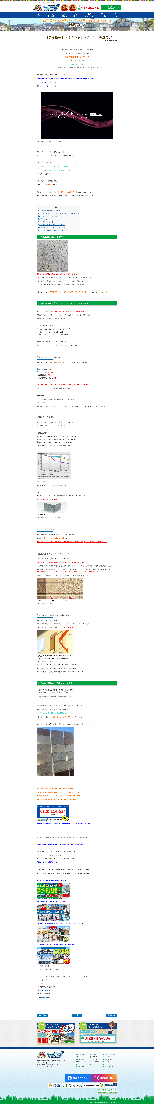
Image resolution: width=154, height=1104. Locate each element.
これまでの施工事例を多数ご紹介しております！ (51, 901)
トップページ (80, 1054)
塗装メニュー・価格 (110, 1054)
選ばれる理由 (80, 1059)
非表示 (60, 207)
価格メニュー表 (89, 16)
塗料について (40, 40)
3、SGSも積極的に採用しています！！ (52, 230)
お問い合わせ (94, 1064)
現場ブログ (94, 1059)
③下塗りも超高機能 (46, 222)
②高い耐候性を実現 (46, 219)
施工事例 (114, 16)
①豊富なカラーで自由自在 (48, 216)
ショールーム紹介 (102, 16)
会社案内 (64, 16)
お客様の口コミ (77, 16)
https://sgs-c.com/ (46, 997)
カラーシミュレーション (111, 1061)
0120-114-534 (46, 990)
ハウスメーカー (109, 1066)
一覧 (77, 1015)
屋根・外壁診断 (109, 1059)
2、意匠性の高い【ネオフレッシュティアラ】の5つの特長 (59, 213)
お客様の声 (94, 1057)
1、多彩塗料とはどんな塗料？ (49, 210)
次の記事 (43, 1015)
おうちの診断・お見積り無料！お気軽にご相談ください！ (53, 880)
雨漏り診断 (107, 1057)
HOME (39, 16)
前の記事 (111, 1015)
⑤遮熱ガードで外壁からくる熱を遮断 (52, 228)
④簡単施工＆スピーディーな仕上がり (52, 225)
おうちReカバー (109, 1064)
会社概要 (79, 1064)
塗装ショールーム (81, 1061)
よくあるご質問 (95, 1061)
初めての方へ (51, 16)
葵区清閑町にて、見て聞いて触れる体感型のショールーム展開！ (55, 944)
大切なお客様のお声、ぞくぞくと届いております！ (69, 923)
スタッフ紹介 (80, 1066)
